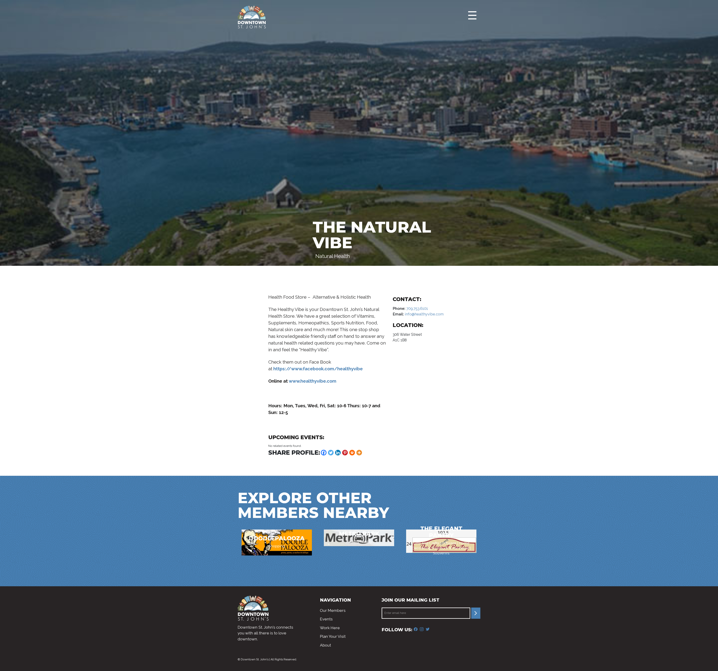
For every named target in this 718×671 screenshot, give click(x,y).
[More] (359, 452)
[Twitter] (331, 452)
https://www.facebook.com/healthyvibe (318, 368)
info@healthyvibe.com (424, 314)
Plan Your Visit (333, 636)
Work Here (330, 627)
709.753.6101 (416, 308)
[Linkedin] (338, 452)
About (325, 645)
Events (326, 619)
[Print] (352, 452)
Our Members (333, 610)
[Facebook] (323, 452)
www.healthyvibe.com (312, 381)
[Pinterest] (345, 452)
